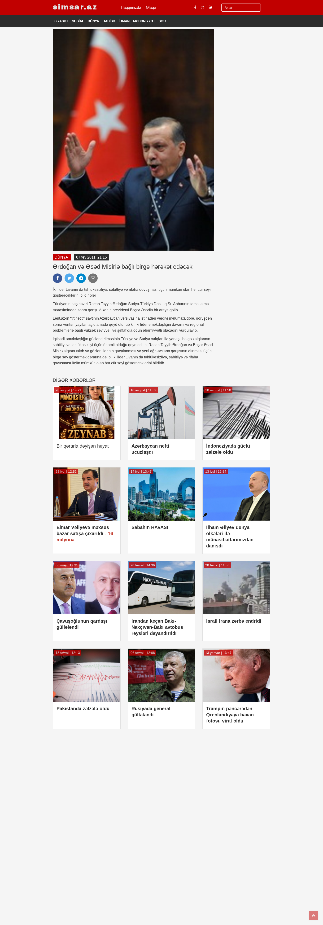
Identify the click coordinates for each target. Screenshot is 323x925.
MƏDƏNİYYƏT (144, 21)
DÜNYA (93, 21)
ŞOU (162, 21)
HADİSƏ (109, 21)
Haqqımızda (131, 7)
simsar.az (75, 7)
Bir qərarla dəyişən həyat (83, 446)
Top (313, 915)
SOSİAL (78, 21)
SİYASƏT (61, 21)
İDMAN (124, 21)
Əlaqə (151, 7)
